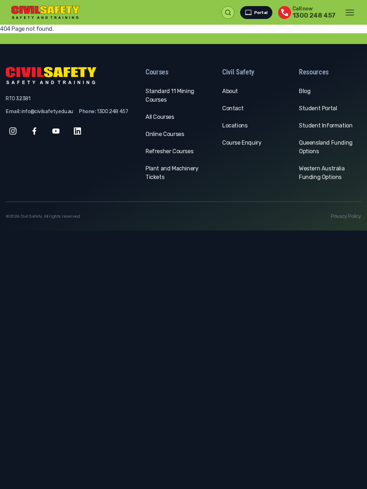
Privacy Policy (346, 216)
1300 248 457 (112, 111)
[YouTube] (56, 131)
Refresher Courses (169, 151)
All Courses (160, 116)
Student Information (325, 125)
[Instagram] (13, 131)
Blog (304, 91)
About (230, 91)
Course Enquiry (241, 142)
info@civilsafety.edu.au (47, 111)
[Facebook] (34, 131)
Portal (261, 12)
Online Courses (165, 134)
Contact (232, 108)
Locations (234, 125)
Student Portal (318, 108)
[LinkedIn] (77, 131)
